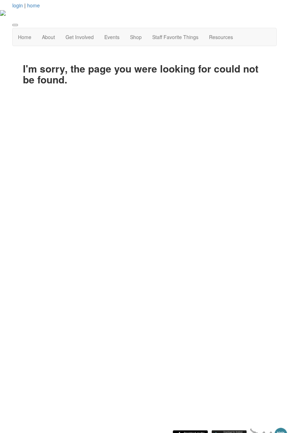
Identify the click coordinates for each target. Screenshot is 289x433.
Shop (136, 36)
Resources (221, 36)
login (17, 5)
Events (111, 36)
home (33, 5)
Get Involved (80, 36)
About (48, 36)
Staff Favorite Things (175, 36)
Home (24, 36)
